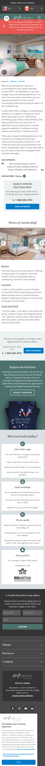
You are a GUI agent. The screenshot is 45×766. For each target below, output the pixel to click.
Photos (14, 81)
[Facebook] (12, 708)
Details (22, 81)
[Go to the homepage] (23, 18)
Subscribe (22, 627)
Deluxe (18, 176)
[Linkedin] (32, 708)
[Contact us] (6, 18)
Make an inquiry (22, 206)
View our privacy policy (26, 749)
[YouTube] (25, 708)
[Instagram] (19, 708)
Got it (19, 762)
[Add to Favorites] (4, 72)
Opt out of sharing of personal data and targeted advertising (18, 755)
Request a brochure (22, 392)
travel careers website (22, 695)
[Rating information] (24, 176)
